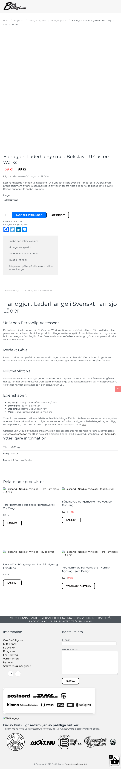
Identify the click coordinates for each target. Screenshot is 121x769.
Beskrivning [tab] (12, 290)
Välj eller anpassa (78, 586)
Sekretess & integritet (17, 666)
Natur (14, 453)
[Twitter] (12, 229)
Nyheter (8, 662)
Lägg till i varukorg (29, 215)
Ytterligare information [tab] (38, 290)
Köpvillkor (9, 647)
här (84, 424)
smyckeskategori (17, 433)
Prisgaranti (10, 651)
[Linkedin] (18, 229)
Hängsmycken (20, 224)
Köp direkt (58, 215)
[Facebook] (6, 229)
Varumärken (11, 658)
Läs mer (12, 523)
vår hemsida (108, 433)
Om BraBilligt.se (13, 640)
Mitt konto (10, 644)
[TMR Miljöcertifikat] (11, 718)
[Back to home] (15, 6)
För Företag (10, 655)
